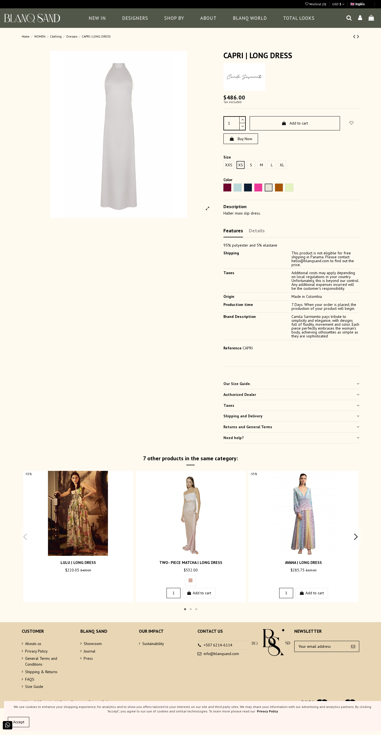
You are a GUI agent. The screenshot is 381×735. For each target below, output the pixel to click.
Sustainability (153, 643)
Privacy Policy (36, 651)
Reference (232, 348)
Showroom (93, 643)
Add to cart (299, 123)
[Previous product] (355, 36)
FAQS (29, 679)
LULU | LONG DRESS (78, 562)
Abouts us (33, 643)
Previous (25, 536)
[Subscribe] (353, 646)
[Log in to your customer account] (360, 18)
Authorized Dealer (239, 394)
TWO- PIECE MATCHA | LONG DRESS (190, 562)
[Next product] (358, 36)
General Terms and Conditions (41, 661)
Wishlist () (317, 4)
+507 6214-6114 (218, 645)
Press (88, 658)
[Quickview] (82, 554)
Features (233, 230)
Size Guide (34, 686)
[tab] (291, 384)
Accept (18, 721)
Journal (89, 651)
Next (356, 536)
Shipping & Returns (41, 671)
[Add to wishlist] (74, 554)
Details (257, 230)
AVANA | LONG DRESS (303, 562)
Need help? (233, 437)
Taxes (228, 405)
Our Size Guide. (237, 383)
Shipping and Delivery (242, 415)
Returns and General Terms (247, 426)
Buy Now (245, 138)
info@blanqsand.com (221, 653)
